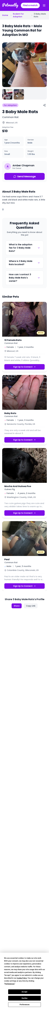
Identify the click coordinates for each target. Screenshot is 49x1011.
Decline (24, 998)
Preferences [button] (9, 984)
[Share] (44, 105)
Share (16, 605)
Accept (24, 992)
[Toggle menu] (44, 5)
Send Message (26, 176)
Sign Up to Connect (23, 366)
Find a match (30, 5)
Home (5, 15)
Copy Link (30, 605)
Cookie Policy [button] (22, 978)
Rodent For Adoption (18, 15)
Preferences (25, 1005)
